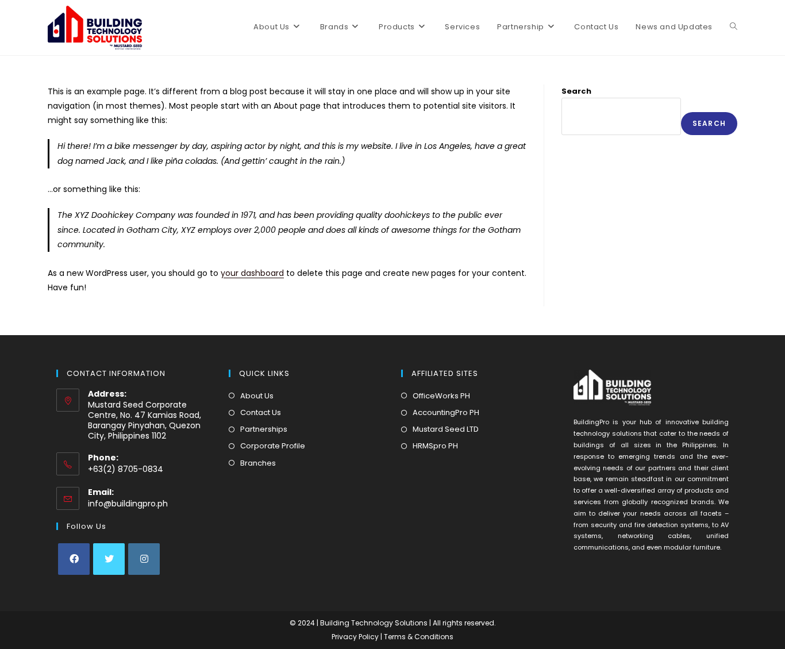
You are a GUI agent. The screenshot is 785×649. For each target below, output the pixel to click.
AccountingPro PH (446, 412)
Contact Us (260, 412)
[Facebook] (74, 559)
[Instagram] (144, 559)
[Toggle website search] (733, 27)
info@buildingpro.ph (128, 503)
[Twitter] (109, 559)
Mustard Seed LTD (446, 429)
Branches (258, 463)
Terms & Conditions (418, 637)
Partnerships (263, 429)
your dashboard (252, 273)
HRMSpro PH (435, 445)
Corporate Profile (272, 445)
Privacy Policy (356, 637)
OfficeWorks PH (441, 395)
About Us (257, 395)
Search (576, 91)
